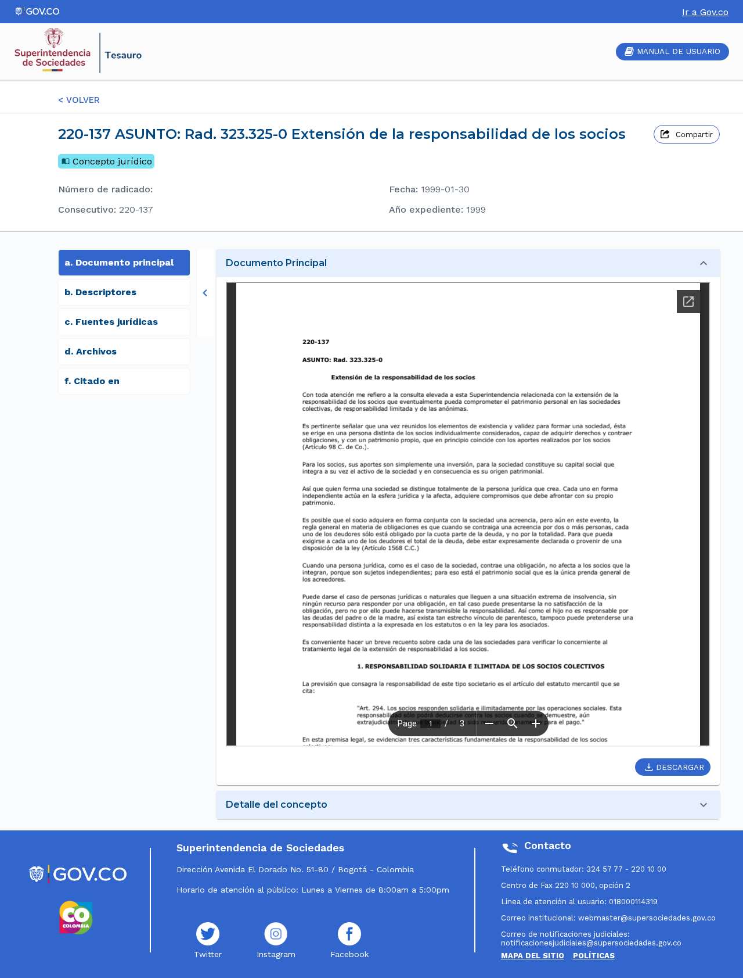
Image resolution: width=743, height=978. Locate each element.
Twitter (208, 954)
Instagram (276, 954)
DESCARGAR (680, 767)
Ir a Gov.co (705, 11)
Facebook (349, 954)
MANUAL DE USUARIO (678, 51)
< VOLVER (79, 100)
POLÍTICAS (594, 955)
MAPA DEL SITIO (532, 955)
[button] (468, 263)
